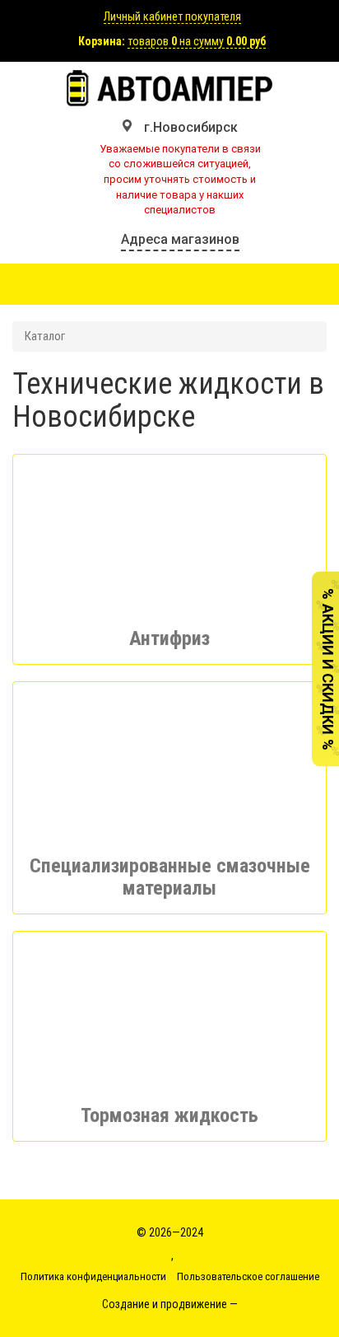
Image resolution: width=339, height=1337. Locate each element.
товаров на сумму (197, 41)
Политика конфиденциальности (93, 1276)
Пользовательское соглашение (248, 1276)
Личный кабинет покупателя (172, 16)
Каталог (45, 336)
